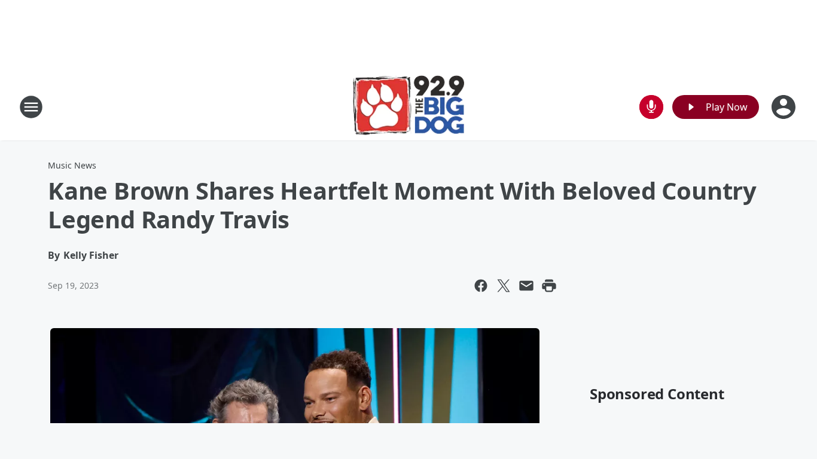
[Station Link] (408, 106)
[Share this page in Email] (526, 285)
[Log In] (785, 107)
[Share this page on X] (503, 285)
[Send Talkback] (651, 107)
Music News (72, 165)
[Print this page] (549, 285)
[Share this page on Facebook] (480, 285)
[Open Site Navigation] (31, 107)
